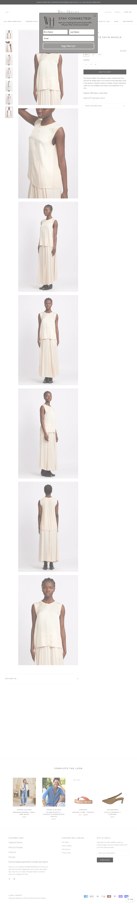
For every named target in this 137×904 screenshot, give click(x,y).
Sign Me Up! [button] (68, 45)
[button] (95, 15)
